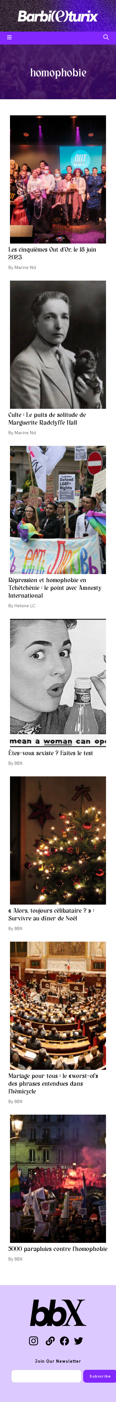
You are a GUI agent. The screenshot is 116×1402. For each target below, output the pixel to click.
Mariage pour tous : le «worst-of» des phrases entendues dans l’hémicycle (53, 1084)
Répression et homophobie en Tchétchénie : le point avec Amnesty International (55, 588)
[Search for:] (106, 38)
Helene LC (25, 606)
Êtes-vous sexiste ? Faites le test (50, 753)
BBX (19, 763)
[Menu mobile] (9, 38)
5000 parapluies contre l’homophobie (57, 1249)
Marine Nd (25, 267)
